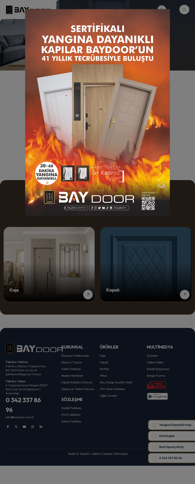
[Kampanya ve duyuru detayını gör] (97, 112)
